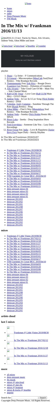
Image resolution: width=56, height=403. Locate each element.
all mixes (11, 374)
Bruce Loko (12, 119)
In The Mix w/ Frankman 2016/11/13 (24, 160)
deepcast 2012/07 (15, 209)
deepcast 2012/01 (15, 225)
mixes (9, 11)
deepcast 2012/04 (15, 217)
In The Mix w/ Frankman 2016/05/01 (24, 171)
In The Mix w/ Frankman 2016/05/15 (24, 168)
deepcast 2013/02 (15, 201)
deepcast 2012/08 (15, 207)
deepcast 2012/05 (15, 214)
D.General (11, 78)
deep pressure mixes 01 (17, 196)
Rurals (15, 106)
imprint (10, 392)
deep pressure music (16, 377)
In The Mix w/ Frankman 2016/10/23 (20, 140)
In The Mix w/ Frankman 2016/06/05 (24, 165)
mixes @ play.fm (14, 385)
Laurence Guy (14, 86)
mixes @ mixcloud (15, 382)
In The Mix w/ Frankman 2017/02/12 (24, 153)
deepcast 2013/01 (15, 204)
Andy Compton (23, 104)
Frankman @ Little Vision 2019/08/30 (24, 150)
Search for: (6, 397)
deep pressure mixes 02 (17, 194)
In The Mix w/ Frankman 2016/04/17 (24, 173)
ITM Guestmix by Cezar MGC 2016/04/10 (26, 176)
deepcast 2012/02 (15, 222)
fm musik (11, 380)
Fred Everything (14, 124)
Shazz (9, 76)
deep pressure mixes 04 (17, 189)
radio (9, 13)
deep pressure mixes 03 (17, 191)
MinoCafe (38, 78)
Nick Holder (48, 99)
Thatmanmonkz (14, 83)
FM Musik (12, 18)
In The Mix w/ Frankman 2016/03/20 (24, 181)
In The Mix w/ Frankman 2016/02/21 (24, 186)
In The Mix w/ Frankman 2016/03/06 (24, 183)
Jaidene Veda (13, 99)
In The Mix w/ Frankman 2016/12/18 (24, 155)
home (9, 8)
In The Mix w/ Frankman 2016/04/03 (24, 178)
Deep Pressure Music (16, 16)
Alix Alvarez (13, 88)
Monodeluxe (38, 109)
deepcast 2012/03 (15, 220)
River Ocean (12, 130)
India (25, 130)
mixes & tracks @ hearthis (19, 390)
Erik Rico (31, 83)
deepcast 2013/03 (15, 199)
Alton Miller (12, 109)
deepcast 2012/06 (15, 212)
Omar (20, 94)
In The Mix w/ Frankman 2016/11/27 (20, 137)
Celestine (11, 104)
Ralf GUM (12, 94)
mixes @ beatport (15, 387)
